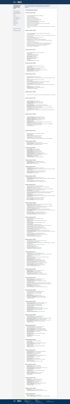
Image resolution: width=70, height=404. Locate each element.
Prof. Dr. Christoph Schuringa (31, 45)
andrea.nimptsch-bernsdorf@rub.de (38, 401)
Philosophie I (32, 6)
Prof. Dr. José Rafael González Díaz (32, 21)
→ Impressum (48, 400)
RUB (26, 5)
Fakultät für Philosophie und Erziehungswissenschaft (36, 5)
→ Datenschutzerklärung (50, 401)
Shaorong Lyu (29, 39)
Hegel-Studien (16, 19)
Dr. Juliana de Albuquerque (31, 15)
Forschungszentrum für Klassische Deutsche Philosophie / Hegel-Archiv (17, 7)
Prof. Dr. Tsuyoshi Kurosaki (31, 37)
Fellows (15, 15)
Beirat (15, 14)
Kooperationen (17, 22)
